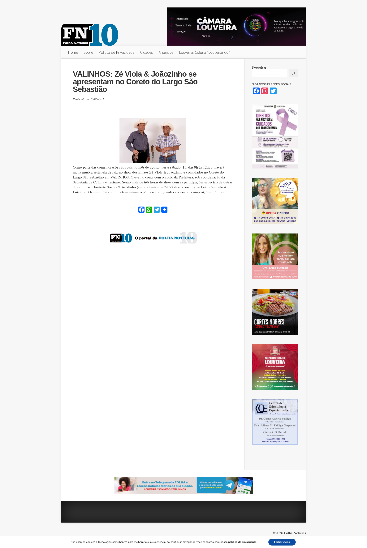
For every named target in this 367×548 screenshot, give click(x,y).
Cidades (146, 52)
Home (73, 52)
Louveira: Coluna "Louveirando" (204, 52)
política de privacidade (242, 542)
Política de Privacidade (116, 52)
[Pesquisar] (293, 73)
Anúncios (166, 52)
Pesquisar (259, 67)
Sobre (88, 52)
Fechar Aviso (282, 542)
